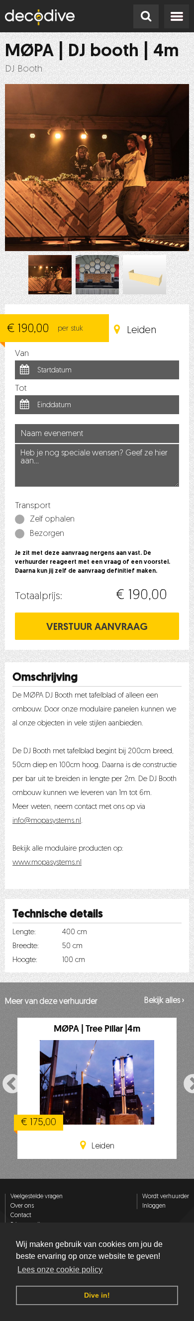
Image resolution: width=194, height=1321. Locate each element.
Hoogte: (24, 960)
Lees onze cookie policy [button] (59, 1269)
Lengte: (24, 932)
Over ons (22, 1206)
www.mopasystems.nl (47, 863)
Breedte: (25, 946)
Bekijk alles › (164, 1001)
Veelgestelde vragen (36, 1197)
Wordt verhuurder (165, 1197)
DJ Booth (23, 69)
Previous (6, 1083)
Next (187, 1083)
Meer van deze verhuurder (51, 1002)
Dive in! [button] (97, 1295)
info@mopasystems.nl (46, 821)
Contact (20, 1216)
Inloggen (154, 1206)
